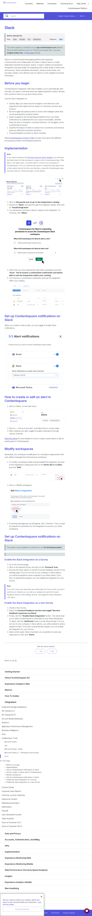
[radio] (40, 651)
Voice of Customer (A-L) (11, 822)
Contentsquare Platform (77, 8)
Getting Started (12, 672)
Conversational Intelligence (18, 900)
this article (30, 53)
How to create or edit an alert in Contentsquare (24, 772)
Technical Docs (66, 3)
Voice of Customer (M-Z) (12, 826)
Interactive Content (9, 799)
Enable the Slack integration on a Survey (21, 780)
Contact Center (8, 787)
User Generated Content (11, 814)
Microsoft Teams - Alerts (13, 749)
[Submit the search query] (7, 16)
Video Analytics (8, 818)
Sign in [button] (82, 16)
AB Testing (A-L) (8, 711)
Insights (8, 876)
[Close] (41, 896)
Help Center (81, 3)
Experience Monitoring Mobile (19, 864)
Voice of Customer (14, 894)
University (29, 3)
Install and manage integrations (14, 707)
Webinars (40, 3)
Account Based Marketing (12, 719)
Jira (5, 745)
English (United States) (66, 16)
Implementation (12, 767)
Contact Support (69, 913)
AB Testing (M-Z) (9, 715)
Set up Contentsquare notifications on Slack (23, 770)
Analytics (5, 722)
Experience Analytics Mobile (18, 882)
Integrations (10, 702)
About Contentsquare (15, 906)
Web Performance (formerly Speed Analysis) (26, 870)
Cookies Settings (22, 909)
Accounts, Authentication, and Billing (22, 839)
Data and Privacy (13, 833)
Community (52, 3)
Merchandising (12, 888)
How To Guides (12, 696)
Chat (3, 734)
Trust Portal (55, 913)
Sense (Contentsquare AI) (17, 678)
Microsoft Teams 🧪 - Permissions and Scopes (21, 753)
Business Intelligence (10, 730)
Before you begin (13, 765)
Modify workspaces (14, 775)
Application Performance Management (17, 726)
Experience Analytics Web (17, 684)
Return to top (9, 660)
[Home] (9, 2)
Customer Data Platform (11, 791)
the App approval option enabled (40, 157)
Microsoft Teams (10, 742)
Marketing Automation (10, 803)
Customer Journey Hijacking (13, 795)
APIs (7, 846)
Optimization (7, 807)
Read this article (11, 438)
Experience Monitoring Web (18, 858)
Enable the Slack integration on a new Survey (23, 782)
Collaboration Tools (10, 738)
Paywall (5, 811)
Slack (6, 756)
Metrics (8, 690)
